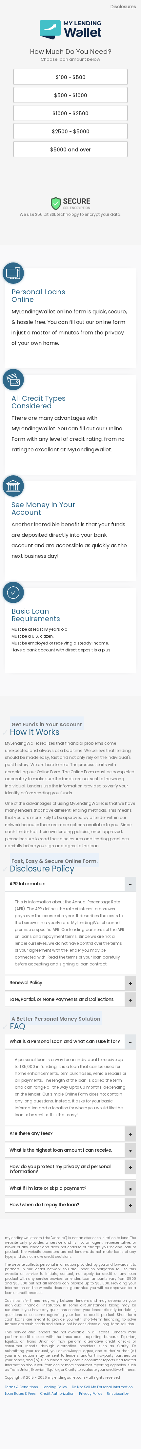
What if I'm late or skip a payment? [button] (48, 1188)
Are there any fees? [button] (31, 1133)
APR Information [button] (27, 883)
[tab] (70, 884)
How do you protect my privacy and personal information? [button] (60, 1169)
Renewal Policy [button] (26, 982)
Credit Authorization (57, 1393)
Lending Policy (55, 1387)
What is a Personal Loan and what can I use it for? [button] (65, 1041)
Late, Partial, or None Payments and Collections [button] (62, 999)
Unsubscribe (118, 1393)
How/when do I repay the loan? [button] (44, 1204)
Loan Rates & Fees (20, 1393)
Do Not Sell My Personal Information (102, 1387)
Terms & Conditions (21, 1387)
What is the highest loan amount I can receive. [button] (60, 1150)
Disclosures (123, 6)
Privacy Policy (90, 1393)
